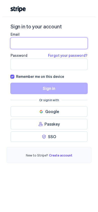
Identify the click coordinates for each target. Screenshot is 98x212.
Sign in (49, 88)
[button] (49, 112)
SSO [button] (52, 136)
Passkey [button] (52, 124)
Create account (60, 155)
